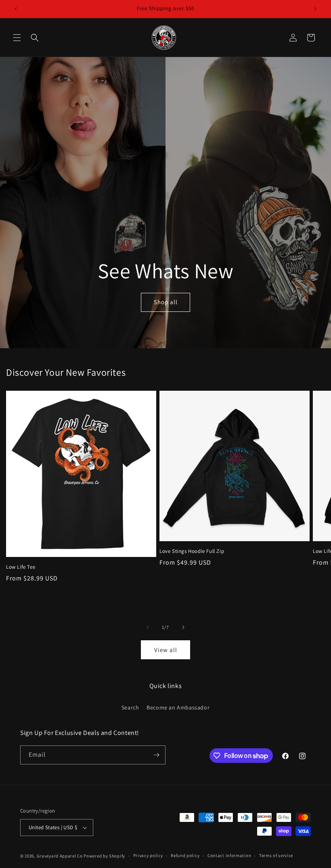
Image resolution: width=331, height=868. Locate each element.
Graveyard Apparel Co (60, 856)
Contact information (229, 855)
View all (165, 650)
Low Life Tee (20, 567)
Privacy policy (148, 855)
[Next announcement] (315, 9)
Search (130, 707)
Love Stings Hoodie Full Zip (191, 551)
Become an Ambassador (178, 707)
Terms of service (276, 855)
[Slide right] (183, 627)
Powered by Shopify (104, 856)
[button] (17, 38)
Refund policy (185, 855)
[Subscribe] (156, 754)
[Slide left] (148, 627)
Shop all (166, 302)
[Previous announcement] (16, 9)
